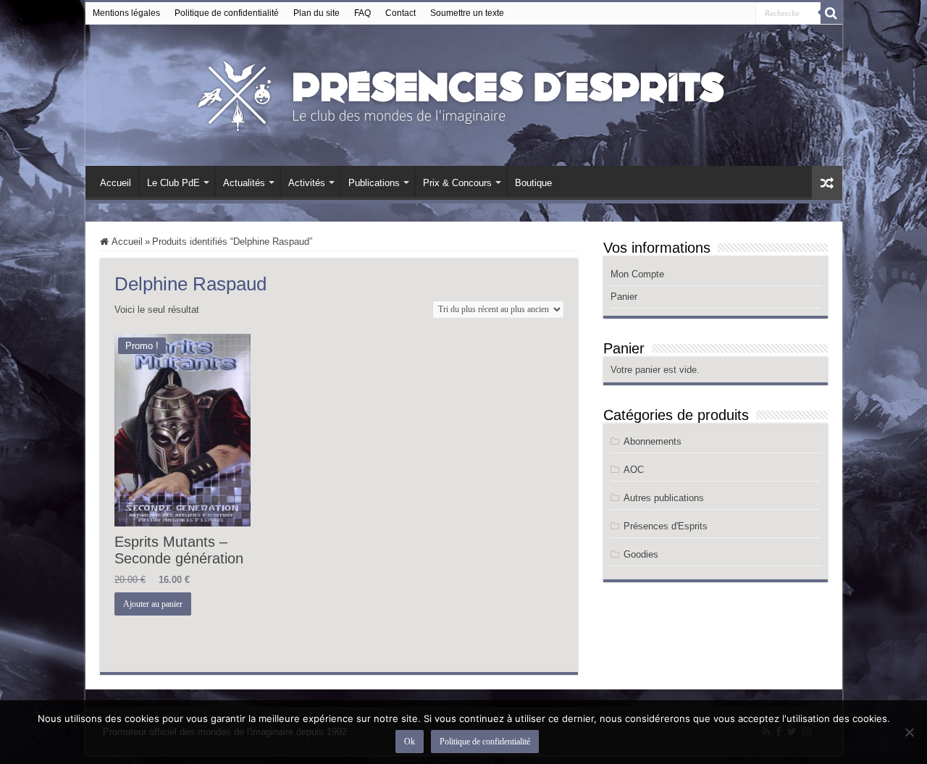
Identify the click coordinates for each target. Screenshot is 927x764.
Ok (409, 741)
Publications (374, 182)
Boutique (533, 182)
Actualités (244, 182)
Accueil (115, 182)
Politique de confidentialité (227, 13)
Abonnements (652, 441)
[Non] (909, 732)
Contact (400, 13)
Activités (306, 182)
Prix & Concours (457, 182)
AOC (634, 469)
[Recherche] (831, 13)
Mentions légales (126, 13)
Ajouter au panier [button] (153, 604)
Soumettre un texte (467, 13)
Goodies (641, 554)
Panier (624, 296)
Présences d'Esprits (666, 526)
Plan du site (316, 13)
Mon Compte (637, 274)
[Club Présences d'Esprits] (463, 92)
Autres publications (664, 497)
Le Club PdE (173, 182)
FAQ (362, 13)
